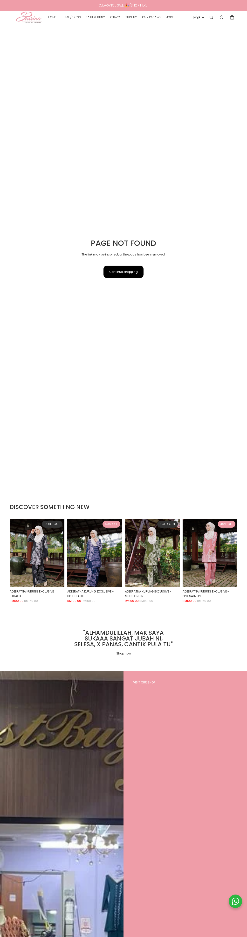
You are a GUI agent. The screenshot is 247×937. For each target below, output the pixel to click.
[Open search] (211, 17)
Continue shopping (123, 272)
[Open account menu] (221, 17)
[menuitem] (169, 17)
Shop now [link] (123, 653)
